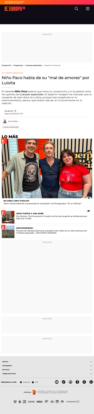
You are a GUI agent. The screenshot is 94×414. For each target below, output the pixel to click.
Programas (18, 65)
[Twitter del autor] (15, 111)
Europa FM (6, 65)
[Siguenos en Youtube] (56, 383)
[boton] (69, 362)
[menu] (87, 8)
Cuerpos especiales (34, 65)
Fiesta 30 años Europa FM (13, 3)
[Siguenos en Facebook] (77, 383)
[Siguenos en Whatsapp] (91, 383)
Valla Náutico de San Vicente (14, 1)
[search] (76, 8)
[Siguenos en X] (84, 383)
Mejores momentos (52, 65)
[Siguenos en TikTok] (63, 383)
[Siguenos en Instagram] (70, 383)
